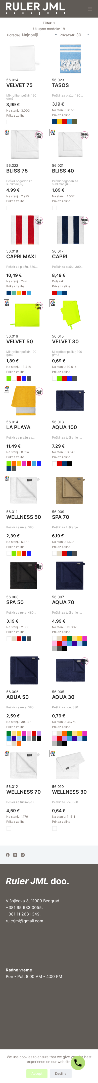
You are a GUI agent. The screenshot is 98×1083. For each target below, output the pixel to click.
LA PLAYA (18, 427)
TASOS (60, 85)
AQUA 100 (64, 427)
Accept (36, 1073)
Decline (61, 1073)
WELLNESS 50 (23, 517)
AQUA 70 (63, 602)
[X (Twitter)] (15, 855)
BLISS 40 (63, 171)
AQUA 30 (63, 697)
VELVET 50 (19, 342)
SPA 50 (15, 602)
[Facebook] (8, 855)
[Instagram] (23, 855)
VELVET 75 (19, 85)
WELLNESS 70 (23, 792)
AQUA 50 (17, 697)
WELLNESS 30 (69, 792)
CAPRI (59, 257)
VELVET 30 (65, 342)
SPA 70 (60, 517)
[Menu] (90, 9)
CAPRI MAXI (21, 257)
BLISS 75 (17, 171)
